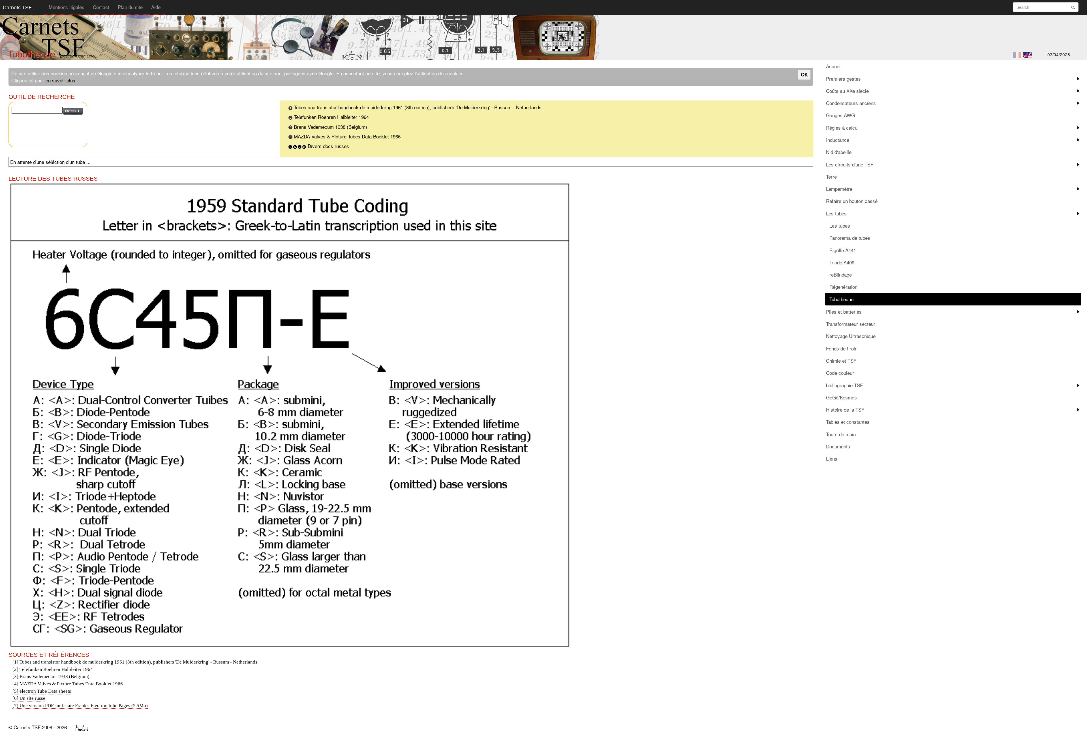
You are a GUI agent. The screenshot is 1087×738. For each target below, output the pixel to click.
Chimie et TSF (841, 360)
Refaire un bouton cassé (852, 200)
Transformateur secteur (850, 323)
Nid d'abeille (838, 151)
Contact (101, 6)
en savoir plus (60, 80)
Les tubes (836, 213)
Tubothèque (841, 299)
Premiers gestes (843, 78)
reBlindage (840, 274)
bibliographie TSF (844, 385)
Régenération (843, 286)
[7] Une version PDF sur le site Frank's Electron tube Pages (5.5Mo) (80, 705)
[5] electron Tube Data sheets (41, 691)
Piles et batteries (844, 311)
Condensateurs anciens (851, 102)
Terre (831, 176)
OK (804, 74)
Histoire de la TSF (845, 409)
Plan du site (130, 6)
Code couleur (840, 372)
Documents (838, 446)
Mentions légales (66, 6)
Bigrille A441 (842, 250)
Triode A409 (841, 262)
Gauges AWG (840, 115)
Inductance (837, 139)
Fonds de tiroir (841, 348)
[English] (1027, 55)
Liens (831, 458)
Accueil (834, 66)
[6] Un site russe (28, 698)
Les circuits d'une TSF (849, 164)
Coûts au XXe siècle (847, 90)
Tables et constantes (848, 421)
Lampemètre (839, 188)
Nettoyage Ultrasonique (851, 335)
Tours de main (841, 434)
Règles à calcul (842, 127)
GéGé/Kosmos (841, 397)
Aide (156, 6)
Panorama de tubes (849, 237)
